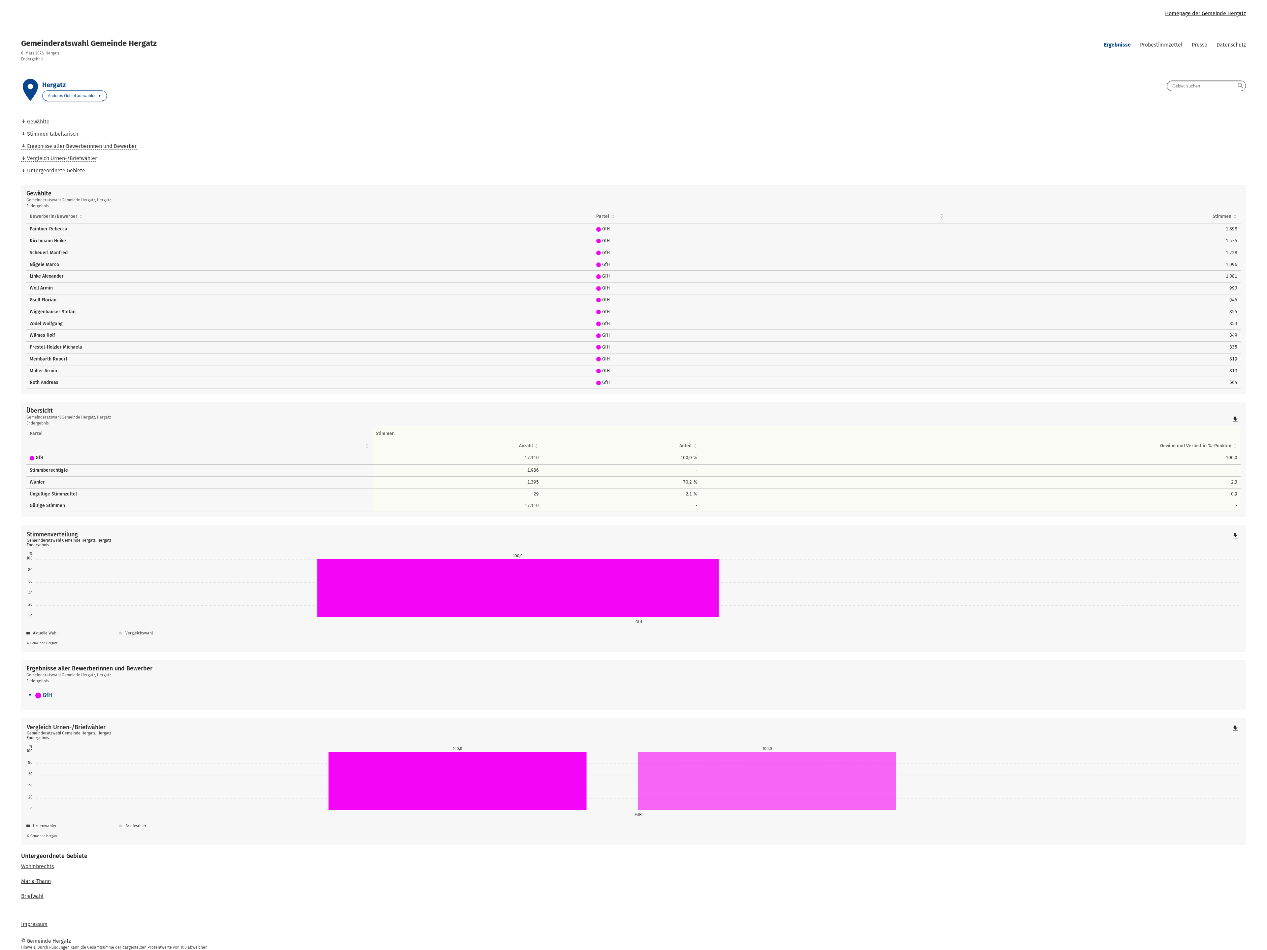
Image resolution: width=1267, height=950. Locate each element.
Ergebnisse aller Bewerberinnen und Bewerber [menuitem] (82, 146)
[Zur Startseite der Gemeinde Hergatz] (327, 13)
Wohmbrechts (37, 867)
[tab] (633, 695)
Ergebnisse (1117, 45)
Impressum (34, 924)
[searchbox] (1206, 86)
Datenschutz (1231, 45)
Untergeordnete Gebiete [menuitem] (56, 170)
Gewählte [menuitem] (38, 122)
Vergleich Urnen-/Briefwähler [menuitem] (62, 158)
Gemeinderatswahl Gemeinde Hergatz (89, 43)
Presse (1199, 45)
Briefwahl (32, 896)
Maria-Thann (36, 881)
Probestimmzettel (1161, 45)
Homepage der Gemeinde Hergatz (1205, 13)
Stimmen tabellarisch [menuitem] (52, 134)
